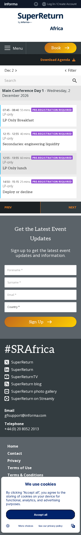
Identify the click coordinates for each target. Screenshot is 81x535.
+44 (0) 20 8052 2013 (21, 428)
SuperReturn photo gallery (34, 391)
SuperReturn (22, 362)
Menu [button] (18, 48)
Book (56, 48)
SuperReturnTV (24, 376)
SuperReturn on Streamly (32, 398)
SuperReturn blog (26, 383)
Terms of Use (19, 467)
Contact (14, 453)
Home (12, 446)
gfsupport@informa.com (25, 415)
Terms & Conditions (25, 475)
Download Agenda (55, 60)
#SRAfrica (29, 349)
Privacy (13, 460)
